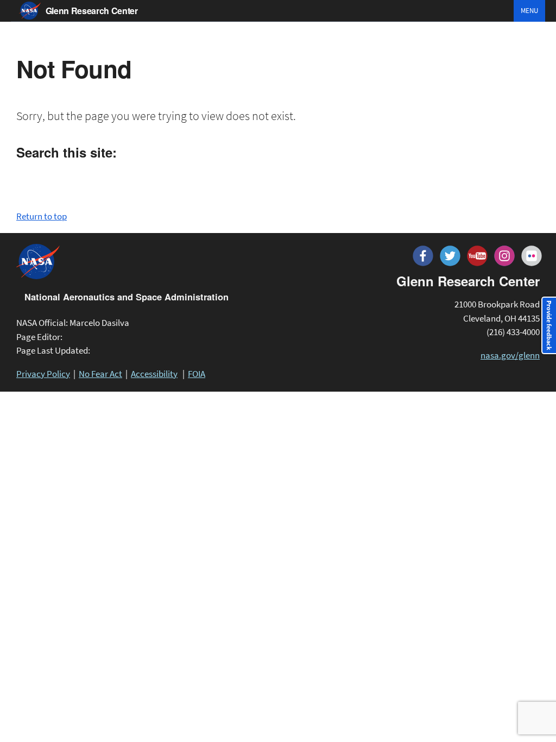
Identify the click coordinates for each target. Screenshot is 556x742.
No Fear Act (100, 374)
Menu (529, 10)
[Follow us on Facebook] (423, 256)
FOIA (196, 374)
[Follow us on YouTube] (477, 256)
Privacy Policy (43, 374)
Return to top (41, 216)
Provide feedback (549, 325)
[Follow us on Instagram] (504, 256)
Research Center (92, 10)
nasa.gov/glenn (510, 355)
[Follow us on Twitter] (450, 256)
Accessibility (154, 374)
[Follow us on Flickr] (532, 256)
